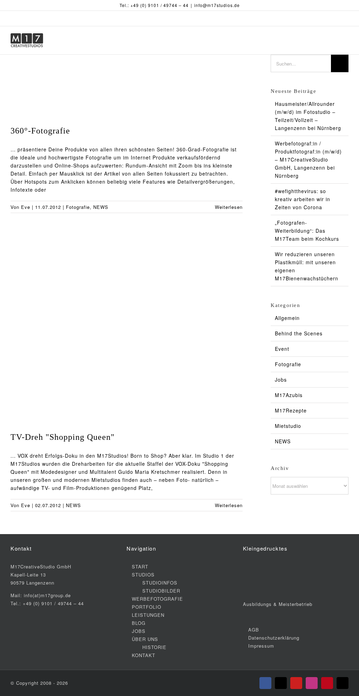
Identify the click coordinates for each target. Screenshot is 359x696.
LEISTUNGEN (148, 615)
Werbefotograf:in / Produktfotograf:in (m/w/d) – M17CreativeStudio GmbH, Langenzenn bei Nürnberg (308, 159)
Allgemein (287, 317)
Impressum (261, 645)
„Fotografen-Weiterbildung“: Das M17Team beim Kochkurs (307, 230)
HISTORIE (154, 647)
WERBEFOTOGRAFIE (157, 598)
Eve (25, 207)
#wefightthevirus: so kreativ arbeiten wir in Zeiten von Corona (302, 199)
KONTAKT (143, 655)
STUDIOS (143, 574)
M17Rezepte (291, 410)
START (140, 566)
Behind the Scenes (299, 333)
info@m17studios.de (217, 5)
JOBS (138, 631)
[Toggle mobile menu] (345, 40)
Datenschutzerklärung (273, 637)
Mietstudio (288, 425)
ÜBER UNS (145, 639)
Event (282, 348)
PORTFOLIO (146, 606)
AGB (253, 629)
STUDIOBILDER (161, 590)
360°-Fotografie (40, 130)
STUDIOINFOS (159, 582)
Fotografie (78, 207)
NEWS (100, 207)
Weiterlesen (229, 207)
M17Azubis (289, 394)
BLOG (138, 623)
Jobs (281, 379)
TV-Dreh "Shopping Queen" (63, 437)
